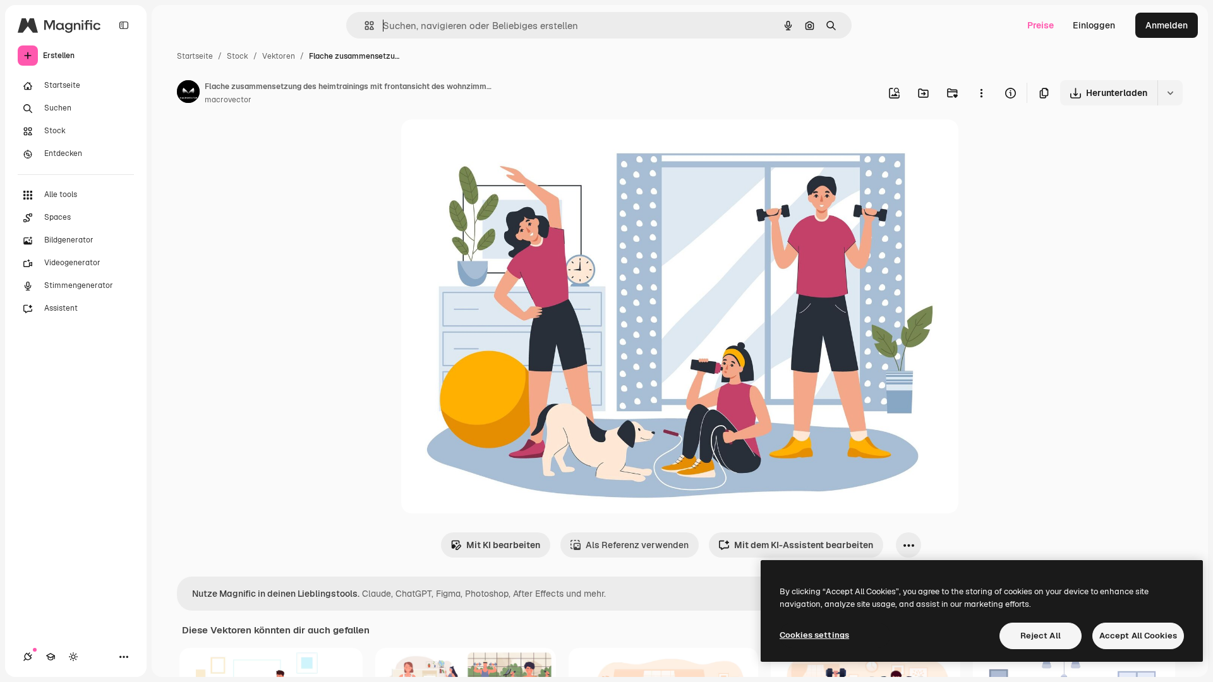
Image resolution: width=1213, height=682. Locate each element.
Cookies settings (814, 635)
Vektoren (278, 56)
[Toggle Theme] (73, 657)
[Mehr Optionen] (981, 92)
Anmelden (1166, 25)
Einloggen (1094, 25)
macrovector (228, 100)
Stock (237, 56)
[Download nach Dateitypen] (1170, 92)
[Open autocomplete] (364, 25)
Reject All (1040, 635)
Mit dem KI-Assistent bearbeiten (803, 545)
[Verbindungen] (28, 657)
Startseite (195, 56)
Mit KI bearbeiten (503, 545)
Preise (1040, 25)
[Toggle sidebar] (124, 25)
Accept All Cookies (1138, 635)
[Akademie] (50, 657)
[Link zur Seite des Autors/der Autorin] (188, 93)
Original (482, 144)
